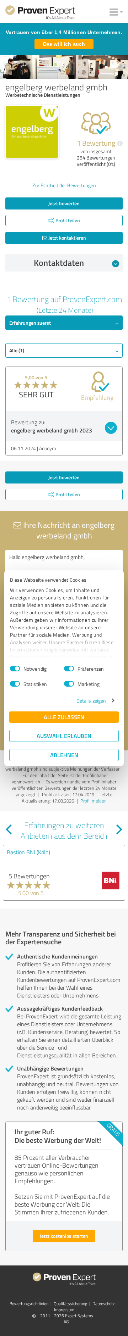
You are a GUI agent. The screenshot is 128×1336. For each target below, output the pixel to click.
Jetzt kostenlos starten (64, 1235)
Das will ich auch (64, 44)
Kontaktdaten (59, 263)
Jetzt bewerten (64, 203)
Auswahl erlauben (64, 736)
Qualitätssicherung (70, 1304)
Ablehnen (64, 755)
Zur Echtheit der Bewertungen (64, 185)
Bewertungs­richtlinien (29, 1304)
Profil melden (93, 801)
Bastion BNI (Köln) (28, 852)
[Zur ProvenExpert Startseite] (40, 13)
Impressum (64, 1310)
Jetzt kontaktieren (66, 237)
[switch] (69, 668)
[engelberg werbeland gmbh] (32, 132)
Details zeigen (91, 700)
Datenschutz (103, 1304)
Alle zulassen (64, 717)
